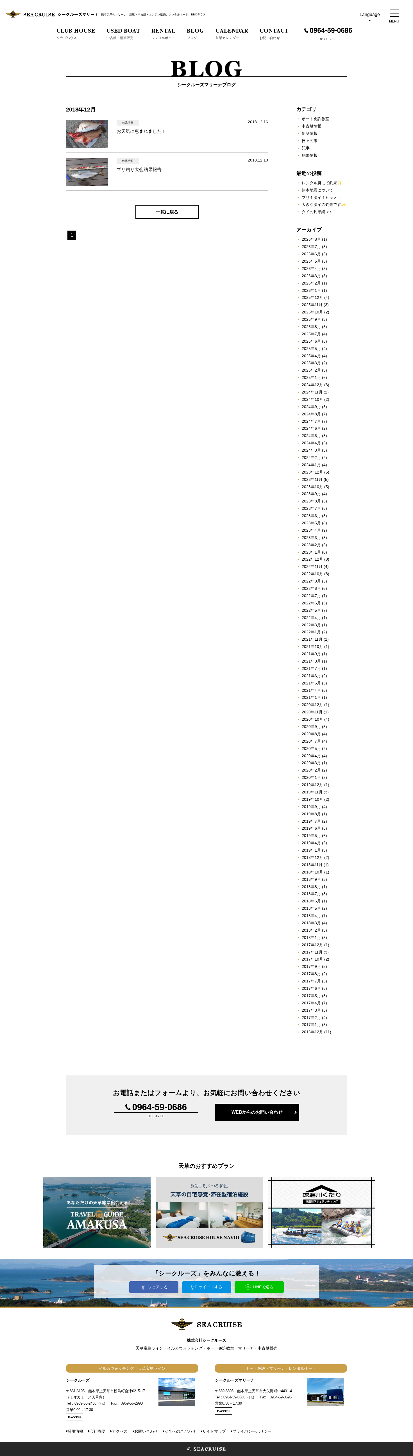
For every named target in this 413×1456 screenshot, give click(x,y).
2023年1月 (311, 552)
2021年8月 (311, 661)
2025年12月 (312, 297)
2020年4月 (311, 756)
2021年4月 (311, 690)
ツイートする (210, 1287)
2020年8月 (311, 734)
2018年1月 (311, 937)
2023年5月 (311, 523)
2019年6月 (311, 828)
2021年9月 (311, 654)
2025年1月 (311, 377)
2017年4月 (311, 1003)
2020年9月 (311, 727)
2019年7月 (311, 821)
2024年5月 (311, 436)
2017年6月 (311, 988)
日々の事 (309, 141)
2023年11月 (312, 479)
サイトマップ (214, 1431)
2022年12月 (312, 559)
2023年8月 (311, 501)
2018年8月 (311, 887)
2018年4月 (311, 916)
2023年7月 (311, 508)
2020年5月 (311, 748)
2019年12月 (312, 785)
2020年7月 (311, 741)
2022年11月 (312, 566)
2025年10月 (312, 312)
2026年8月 (311, 239)
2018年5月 (311, 908)
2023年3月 (311, 538)
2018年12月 (312, 857)
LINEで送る (263, 1287)
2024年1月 (311, 465)
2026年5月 (311, 261)
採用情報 (75, 1431)
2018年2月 (311, 930)
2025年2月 (311, 370)
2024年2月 (311, 457)
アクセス (120, 1431)
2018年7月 (311, 894)
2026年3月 (311, 276)
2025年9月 (311, 319)
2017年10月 (312, 959)
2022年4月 (311, 618)
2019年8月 (311, 814)
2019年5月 (311, 836)
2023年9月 (311, 494)
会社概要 (97, 1431)
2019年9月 (311, 807)
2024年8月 (311, 414)
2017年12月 (312, 945)
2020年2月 (311, 770)
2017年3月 (311, 1010)
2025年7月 (311, 334)
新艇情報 (309, 133)
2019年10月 (312, 799)
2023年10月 (312, 487)
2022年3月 (311, 625)
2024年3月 (311, 450)
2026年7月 (311, 247)
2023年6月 (311, 516)
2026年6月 (311, 254)
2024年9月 (311, 407)
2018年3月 (311, 923)
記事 (306, 148)
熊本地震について (317, 190)
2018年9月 (311, 879)
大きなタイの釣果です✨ (324, 204)
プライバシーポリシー (252, 1431)
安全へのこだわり (180, 1431)
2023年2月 (311, 545)
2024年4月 (311, 443)
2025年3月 (311, 363)
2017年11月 (312, 952)
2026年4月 (311, 268)
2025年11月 (312, 305)
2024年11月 (312, 392)
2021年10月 (312, 647)
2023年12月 (312, 472)
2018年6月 (311, 901)
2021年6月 (311, 676)
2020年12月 (312, 705)
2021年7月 (311, 668)
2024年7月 (311, 421)
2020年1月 (311, 777)
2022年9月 (311, 581)
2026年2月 (311, 283)
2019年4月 (311, 843)
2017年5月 (311, 996)
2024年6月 (311, 428)
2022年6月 (311, 603)
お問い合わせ (146, 1431)
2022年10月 (312, 574)
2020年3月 (311, 763)
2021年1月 (311, 697)
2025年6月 (311, 341)
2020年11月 (312, 712)
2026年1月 (311, 290)
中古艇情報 (311, 126)
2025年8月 (311, 327)
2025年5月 (311, 349)
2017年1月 (311, 1025)
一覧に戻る (167, 212)
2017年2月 (311, 1018)
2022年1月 (311, 632)
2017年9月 (311, 966)
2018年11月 (312, 865)
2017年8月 (311, 974)
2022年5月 (311, 610)
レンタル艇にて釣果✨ (322, 183)
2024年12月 (312, 385)
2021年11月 (312, 639)
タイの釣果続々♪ (316, 212)
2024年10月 (312, 399)
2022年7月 (311, 596)
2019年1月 (311, 850)
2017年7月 (311, 981)
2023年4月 (311, 530)
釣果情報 (309, 155)
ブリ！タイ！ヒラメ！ (321, 197)
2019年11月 (312, 792)
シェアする (158, 1287)
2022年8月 (311, 588)
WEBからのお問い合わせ (257, 1112)
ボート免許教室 (315, 119)
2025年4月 (311, 356)
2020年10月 (312, 719)
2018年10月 (312, 872)
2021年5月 (311, 683)
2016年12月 (312, 1032)
